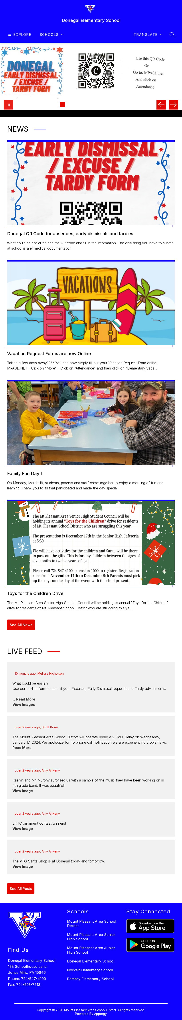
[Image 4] (76, 104)
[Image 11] (126, 104)
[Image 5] (84, 104)
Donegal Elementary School (90, 990)
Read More (25, 728)
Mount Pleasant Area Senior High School (91, 965)
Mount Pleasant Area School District (91, 952)
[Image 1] (55, 104)
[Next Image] (173, 105)
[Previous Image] (161, 105)
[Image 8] (105, 104)
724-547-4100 (33, 1007)
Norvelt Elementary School (90, 999)
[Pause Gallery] (9, 105)
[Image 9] (112, 104)
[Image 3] (69, 104)
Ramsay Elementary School (90, 1008)
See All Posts (21, 917)
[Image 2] (62, 104)
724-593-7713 (28, 1013)
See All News (21, 654)
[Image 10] (119, 104)
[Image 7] (98, 104)
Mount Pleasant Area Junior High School (91, 979)
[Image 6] (91, 104)
